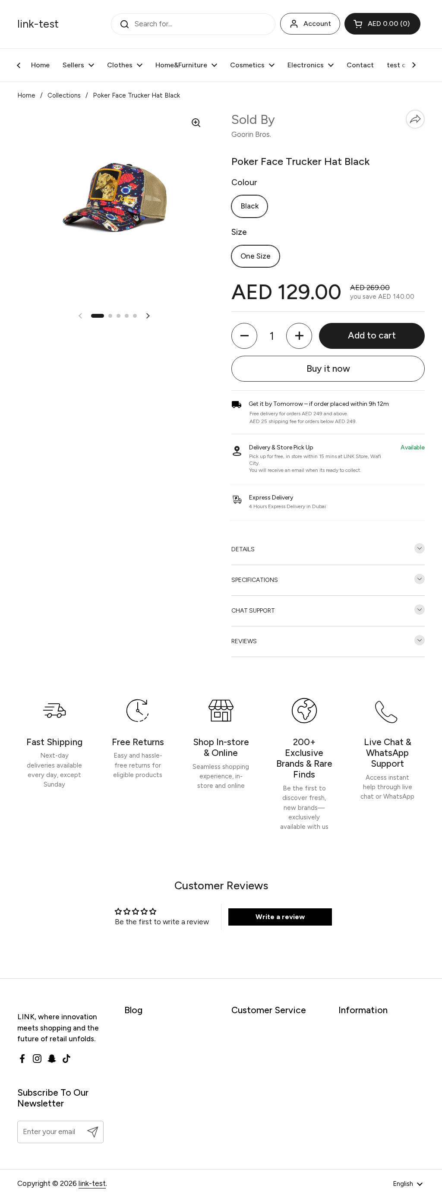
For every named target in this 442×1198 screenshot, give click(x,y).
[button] (382, 24)
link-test (38, 24)
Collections (64, 95)
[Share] (415, 119)
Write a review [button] (280, 917)
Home (26, 95)
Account (317, 23)
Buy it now (328, 368)
